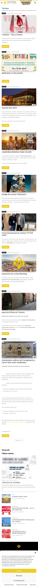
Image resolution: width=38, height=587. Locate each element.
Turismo (4, 51)
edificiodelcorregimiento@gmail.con (15, 422)
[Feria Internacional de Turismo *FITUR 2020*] (19, 222)
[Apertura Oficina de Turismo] (19, 301)
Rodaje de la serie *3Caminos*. (14, 194)
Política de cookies (9, 584)
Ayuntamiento (15, 506)
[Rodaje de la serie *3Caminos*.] (19, 183)
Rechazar (19, 576)
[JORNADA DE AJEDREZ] (19, 466)
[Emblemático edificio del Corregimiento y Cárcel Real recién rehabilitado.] (19, 349)
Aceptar (19, 571)
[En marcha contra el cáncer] (6, 498)
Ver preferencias (19, 580)
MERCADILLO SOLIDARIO (12, 73)
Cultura (3, 13)
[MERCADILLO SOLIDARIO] (19, 62)
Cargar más (18, 440)
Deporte (3, 480)
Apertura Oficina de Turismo (13, 312)
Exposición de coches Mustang (14, 274)
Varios (13, 494)
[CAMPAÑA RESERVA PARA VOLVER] (19, 141)
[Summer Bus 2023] (19, 97)
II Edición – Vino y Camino (12, 35)
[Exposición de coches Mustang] (19, 263)
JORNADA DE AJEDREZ (11, 482)
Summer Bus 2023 (9, 108)
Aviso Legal (33, 584)
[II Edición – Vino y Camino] (19, 23)
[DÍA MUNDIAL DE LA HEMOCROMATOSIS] (6, 533)
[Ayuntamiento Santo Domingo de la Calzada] (19, 546)
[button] (35, 553)
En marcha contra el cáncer (19, 496)
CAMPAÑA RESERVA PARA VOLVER (16, 152)
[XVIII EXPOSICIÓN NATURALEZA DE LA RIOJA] (6, 521)
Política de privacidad (21, 584)
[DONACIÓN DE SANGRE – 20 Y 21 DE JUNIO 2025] (6, 510)
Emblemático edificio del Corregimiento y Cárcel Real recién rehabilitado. (18, 361)
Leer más (5, 46)
